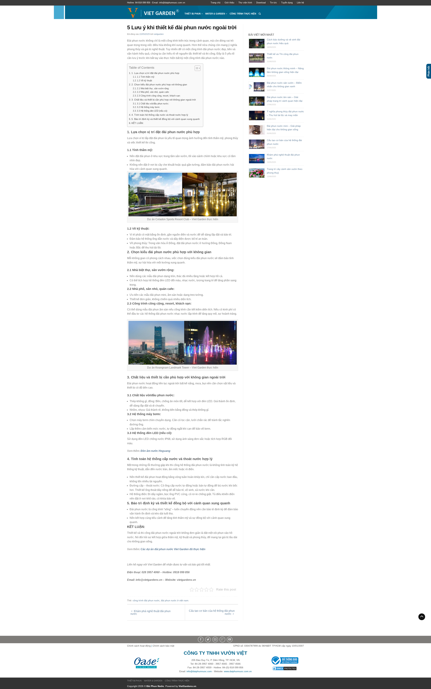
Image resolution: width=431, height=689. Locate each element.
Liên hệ (300, 2)
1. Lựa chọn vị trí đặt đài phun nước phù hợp (155, 73)
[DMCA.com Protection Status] (284, 668)
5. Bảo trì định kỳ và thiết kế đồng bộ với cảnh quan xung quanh (165, 119)
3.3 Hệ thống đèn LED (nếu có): (152, 111)
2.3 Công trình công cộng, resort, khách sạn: (158, 95)
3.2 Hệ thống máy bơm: (148, 107)
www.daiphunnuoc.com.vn (238, 671)
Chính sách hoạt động (139, 645)
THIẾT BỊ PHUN (193, 13)
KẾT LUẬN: (137, 123)
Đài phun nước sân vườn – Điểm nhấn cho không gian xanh (284, 84)
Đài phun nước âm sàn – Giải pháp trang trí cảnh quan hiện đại (284, 99)
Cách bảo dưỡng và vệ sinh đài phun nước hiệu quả (283, 41)
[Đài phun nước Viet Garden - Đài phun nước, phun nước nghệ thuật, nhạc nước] (153, 12)
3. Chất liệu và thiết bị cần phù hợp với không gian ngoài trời (163, 99)
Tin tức (273, 2)
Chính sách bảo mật (163, 645)
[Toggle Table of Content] (196, 68)
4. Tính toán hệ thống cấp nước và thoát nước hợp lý (159, 114)
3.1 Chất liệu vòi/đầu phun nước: (153, 103)
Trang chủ (215, 2)
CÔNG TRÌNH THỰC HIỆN (243, 13)
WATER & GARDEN (215, 13)
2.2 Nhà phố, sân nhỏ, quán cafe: (153, 92)
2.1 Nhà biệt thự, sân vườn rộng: (153, 88)
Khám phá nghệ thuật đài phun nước (150, 612)
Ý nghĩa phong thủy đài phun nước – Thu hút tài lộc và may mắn (285, 113)
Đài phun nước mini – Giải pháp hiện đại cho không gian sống (284, 128)
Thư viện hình (245, 2)
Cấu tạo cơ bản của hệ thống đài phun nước (212, 612)
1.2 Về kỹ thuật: (145, 80)
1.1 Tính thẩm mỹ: (146, 77)
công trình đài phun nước (146, 600)
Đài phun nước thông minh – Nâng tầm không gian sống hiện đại (285, 70)
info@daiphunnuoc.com (199, 671)
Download (261, 2)
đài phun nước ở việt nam (174, 600)
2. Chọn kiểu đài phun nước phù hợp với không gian (159, 84)
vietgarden (159, 34)
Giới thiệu (229, 2)
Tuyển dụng (287, 2)
